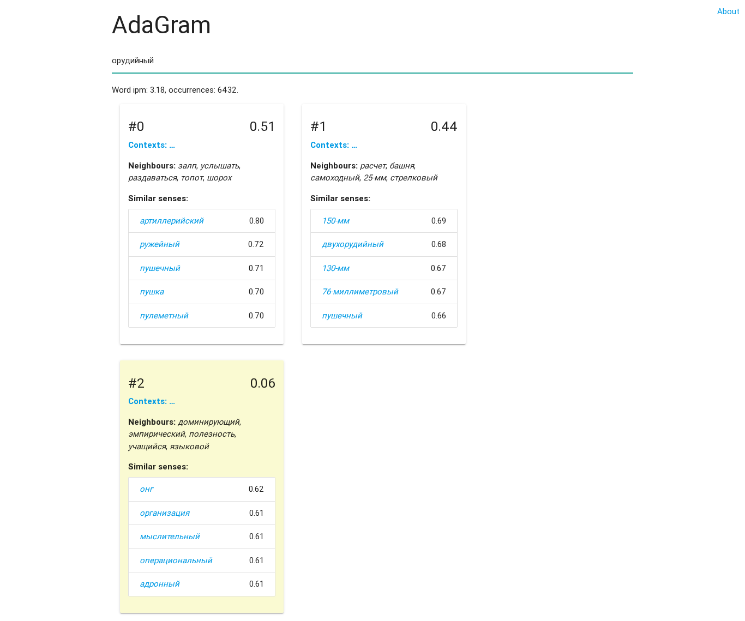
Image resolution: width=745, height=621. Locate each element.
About (728, 11)
